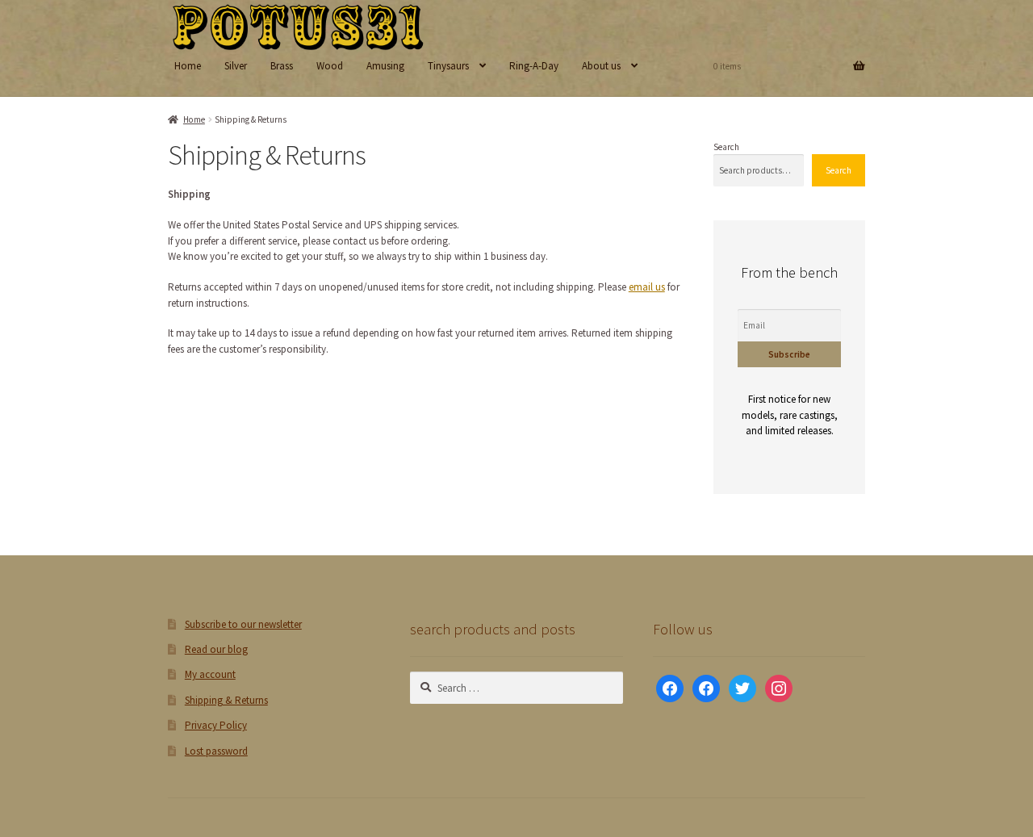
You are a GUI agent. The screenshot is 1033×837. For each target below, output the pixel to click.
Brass (281, 66)
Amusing (385, 66)
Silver (235, 66)
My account (210, 674)
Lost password (216, 751)
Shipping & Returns (226, 700)
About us (601, 66)
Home (187, 66)
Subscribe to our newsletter (243, 624)
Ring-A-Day (533, 66)
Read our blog (216, 649)
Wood (329, 66)
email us (647, 287)
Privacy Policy (216, 725)
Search (726, 147)
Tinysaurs (448, 66)
